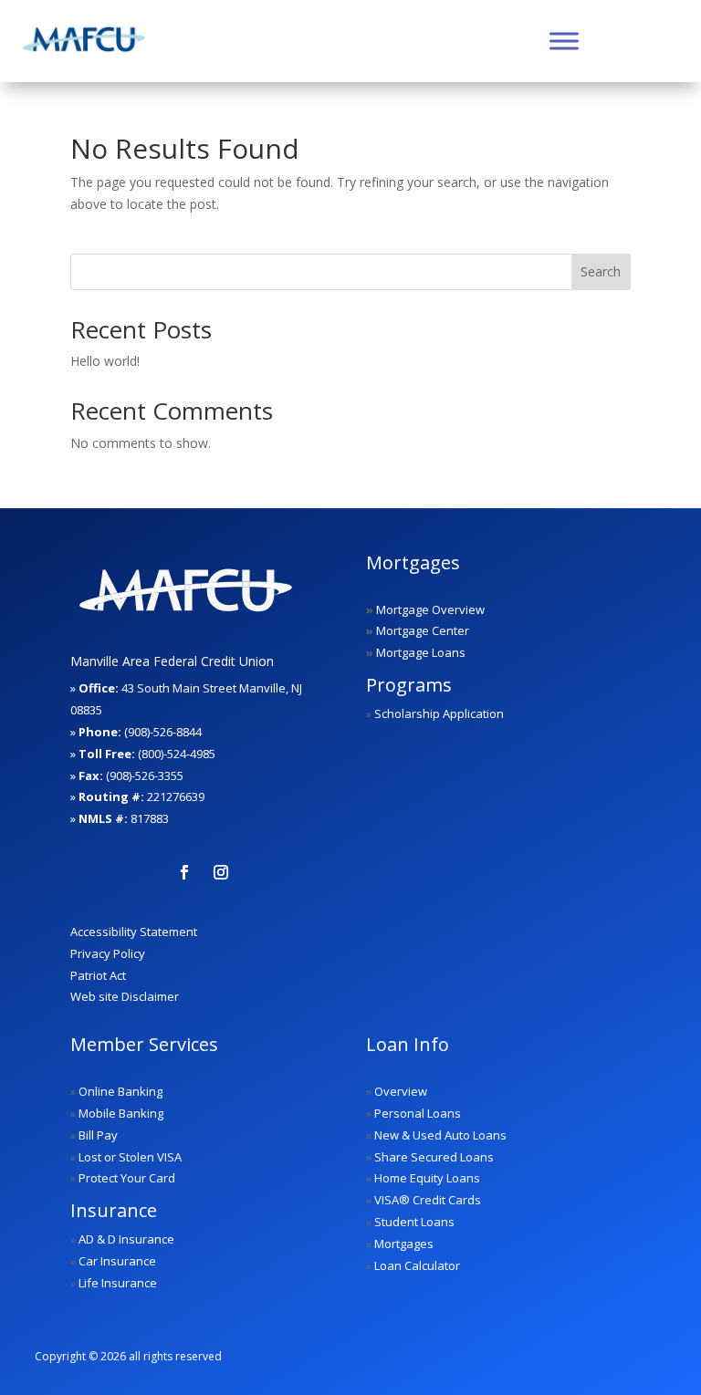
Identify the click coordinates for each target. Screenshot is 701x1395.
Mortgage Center (422, 630)
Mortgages (404, 1243)
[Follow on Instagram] (220, 872)
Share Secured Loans (434, 1157)
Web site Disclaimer (124, 996)
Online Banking (120, 1091)
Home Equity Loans (427, 1178)
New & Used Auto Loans (440, 1135)
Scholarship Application (439, 713)
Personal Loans (417, 1113)
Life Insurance (117, 1283)
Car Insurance (117, 1261)
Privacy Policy (107, 953)
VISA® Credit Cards (427, 1200)
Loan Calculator (417, 1265)
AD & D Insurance (126, 1239)
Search (601, 271)
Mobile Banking (120, 1113)
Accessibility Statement (133, 931)
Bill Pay (98, 1135)
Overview (400, 1091)
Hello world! (105, 361)
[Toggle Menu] (564, 40)
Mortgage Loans (421, 652)
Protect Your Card (126, 1178)
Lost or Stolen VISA (130, 1157)
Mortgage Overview (430, 609)
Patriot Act (98, 975)
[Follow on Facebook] (184, 872)
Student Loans (414, 1221)
